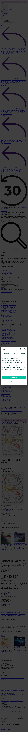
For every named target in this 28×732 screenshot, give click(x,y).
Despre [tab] (23, 353)
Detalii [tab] (14, 353)
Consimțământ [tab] (5, 353)
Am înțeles (14, 377)
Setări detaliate (13, 381)
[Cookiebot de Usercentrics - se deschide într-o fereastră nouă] (20, 349)
